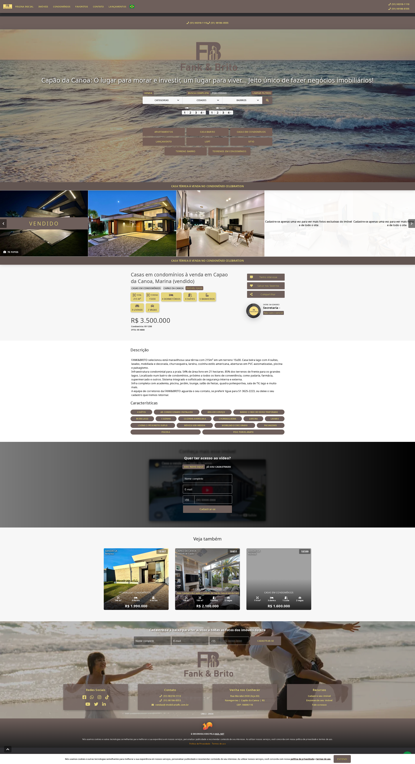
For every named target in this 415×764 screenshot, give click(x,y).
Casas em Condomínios (251, 131)
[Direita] (411, 223)
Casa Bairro (207, 131)
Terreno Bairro (185, 151)
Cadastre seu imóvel (319, 695)
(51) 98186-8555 (219, 22)
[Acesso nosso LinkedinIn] (104, 704)
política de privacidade (302, 759)
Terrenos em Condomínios (229, 151)
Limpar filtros (262, 93)
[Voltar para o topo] (8, 749)
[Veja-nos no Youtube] (87, 704)
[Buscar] (267, 100)
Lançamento (164, 141)
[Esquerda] (3, 223)
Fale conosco (319, 704)
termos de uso (323, 759)
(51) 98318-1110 (199, 22)
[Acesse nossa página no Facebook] (84, 697)
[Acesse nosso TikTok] (107, 697)
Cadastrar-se (265, 640)
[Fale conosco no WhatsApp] (92, 697)
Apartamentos (163, 131)
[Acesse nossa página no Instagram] (99, 697)
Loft (207, 141)
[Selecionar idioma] (133, 6)
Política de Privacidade (199, 743)
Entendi (342, 759)
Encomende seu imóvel (319, 700)
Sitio (251, 141)
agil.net (219, 734)
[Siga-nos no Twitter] (96, 704)
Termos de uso (219, 743)
